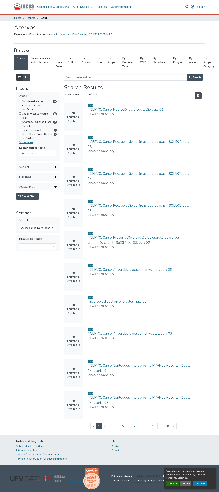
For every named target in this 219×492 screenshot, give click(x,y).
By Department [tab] (160, 60)
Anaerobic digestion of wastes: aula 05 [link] (117, 301)
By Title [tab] (99, 60)
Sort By (24, 220)
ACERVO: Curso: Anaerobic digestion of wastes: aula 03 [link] (130, 333)
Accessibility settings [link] (144, 480)
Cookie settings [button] (121, 480)
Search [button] (196, 77)
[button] (24, 6)
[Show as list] (19, 77)
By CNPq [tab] (143, 60)
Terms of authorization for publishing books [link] (41, 459)
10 (153, 426)
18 (167, 426)
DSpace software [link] (121, 476)
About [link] (115, 450)
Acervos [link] (30, 18)
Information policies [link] (27, 450)
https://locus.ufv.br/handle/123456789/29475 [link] (84, 34)
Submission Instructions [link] (30, 446)
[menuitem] (82, 7)
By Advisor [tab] (86, 60)
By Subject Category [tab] (208, 62)
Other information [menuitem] (121, 7)
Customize (200, 483)
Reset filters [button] (29, 196)
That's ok (172, 483)
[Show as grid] (26, 77)
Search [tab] (21, 58)
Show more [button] (26, 142)
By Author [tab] (72, 60)
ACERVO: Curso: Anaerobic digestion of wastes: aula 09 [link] (130, 269)
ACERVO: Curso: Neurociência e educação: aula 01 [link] (126, 109)
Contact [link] (116, 446)
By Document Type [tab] (128, 62)
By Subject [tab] (112, 60)
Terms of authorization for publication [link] (38, 454)
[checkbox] (20, 101)
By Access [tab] (193, 60)
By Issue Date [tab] (59, 62)
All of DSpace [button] (81, 7)
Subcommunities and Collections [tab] (40, 60)
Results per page (30, 239)
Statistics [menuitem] (101, 7)
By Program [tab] (178, 60)
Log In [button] (199, 7)
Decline (186, 483)
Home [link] (17, 18)
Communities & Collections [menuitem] (53, 7)
